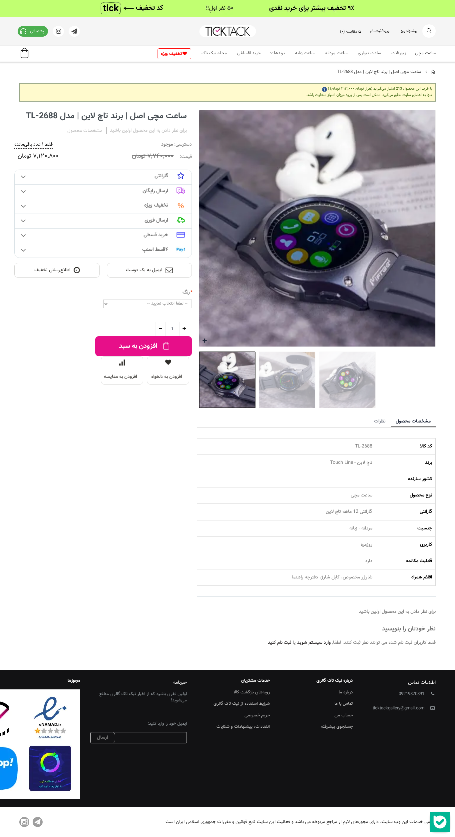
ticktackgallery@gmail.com (398, 708)
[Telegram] (38, 822)
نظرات (379, 421)
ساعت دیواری (369, 53)
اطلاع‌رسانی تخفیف (52, 270)
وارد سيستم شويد (314, 642)
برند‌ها (279, 53)
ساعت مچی (425, 53)
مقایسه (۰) (348, 32)
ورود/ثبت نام (379, 31)
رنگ (187, 292)
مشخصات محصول (413, 421)
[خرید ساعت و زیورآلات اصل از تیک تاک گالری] (227, 31)
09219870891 (411, 694)
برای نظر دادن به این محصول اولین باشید (148, 130)
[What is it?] (324, 89)
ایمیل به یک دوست (144, 270)
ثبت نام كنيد (279, 642)
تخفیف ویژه (171, 54)
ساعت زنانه (304, 53)
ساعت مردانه (336, 53)
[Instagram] (24, 822)
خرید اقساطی (248, 53)
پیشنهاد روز (409, 31)
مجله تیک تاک (214, 53)
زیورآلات (398, 53)
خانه (433, 72)
